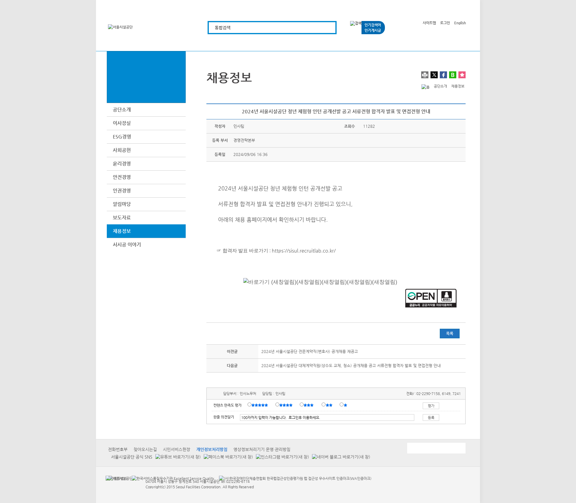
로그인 (445, 23)
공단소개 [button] (122, 109)
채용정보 (122, 231)
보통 (310, 405)
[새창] (116, 478)
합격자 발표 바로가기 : (246, 250)
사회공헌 (122, 150)
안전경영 (122, 177)
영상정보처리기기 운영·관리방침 (261, 449)
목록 (449, 333)
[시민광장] (387, 42)
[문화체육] (252, 42)
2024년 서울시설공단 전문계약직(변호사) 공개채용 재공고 (309, 351)
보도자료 (122, 217)
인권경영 (122, 190)
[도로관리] (286, 42)
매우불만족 (346, 405)
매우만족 (260, 405)
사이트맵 (429, 23)
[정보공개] (455, 42)
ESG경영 (122, 136)
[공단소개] (421, 42)
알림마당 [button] (122, 204)
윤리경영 (122, 163)
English (460, 23)
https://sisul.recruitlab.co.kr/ (304, 250)
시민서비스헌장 (176, 449)
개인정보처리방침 (211, 449)
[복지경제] (218, 42)
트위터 (434, 74)
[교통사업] (353, 42)
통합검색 (222, 27)
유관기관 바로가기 (436, 448)
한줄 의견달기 (223, 417)
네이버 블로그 (452, 74)
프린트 (424, 74)
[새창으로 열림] (176, 456)
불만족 (330, 405)
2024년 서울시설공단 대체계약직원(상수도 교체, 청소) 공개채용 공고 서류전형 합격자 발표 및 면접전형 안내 (351, 365)
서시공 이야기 (127, 244)
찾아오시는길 (145, 449)
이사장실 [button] (122, 123)
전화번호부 (118, 449)
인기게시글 (372, 30)
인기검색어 (372, 25)
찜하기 (462, 74)
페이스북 (443, 74)
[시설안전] (320, 42)
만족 (286, 405)
